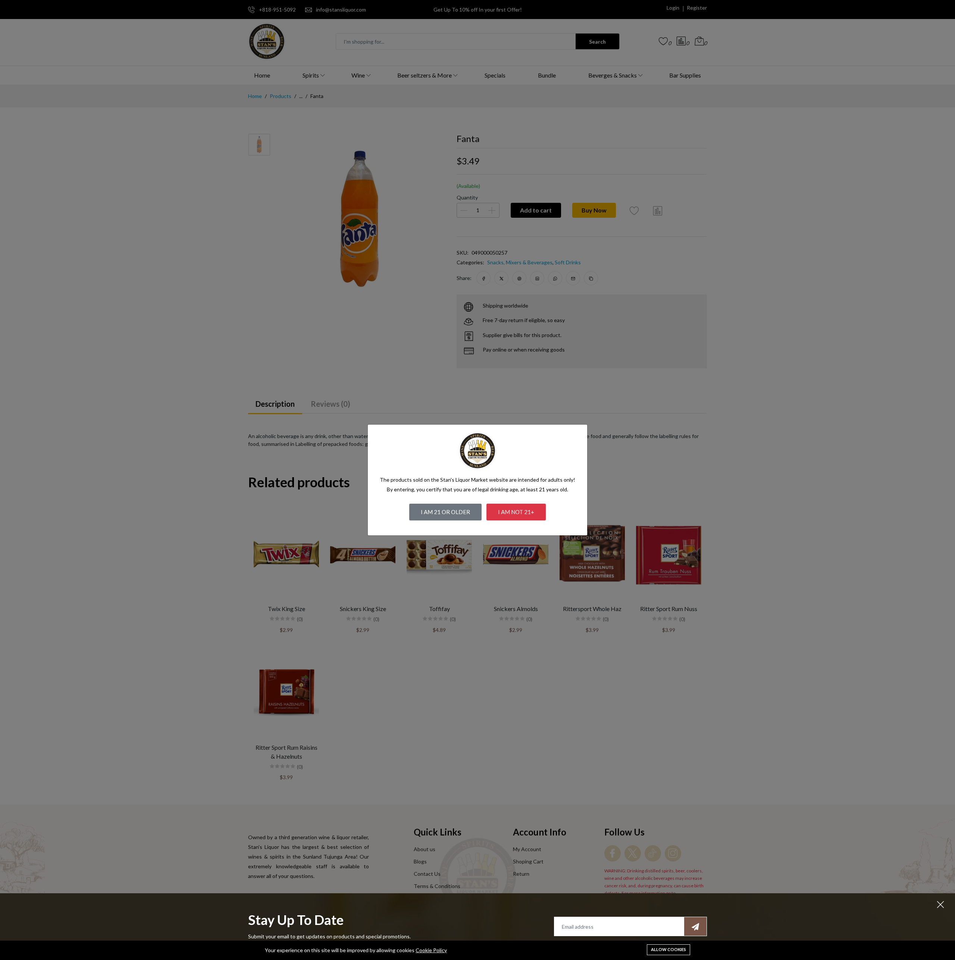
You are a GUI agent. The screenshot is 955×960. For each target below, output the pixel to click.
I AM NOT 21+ (516, 512)
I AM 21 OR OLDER (445, 512)
